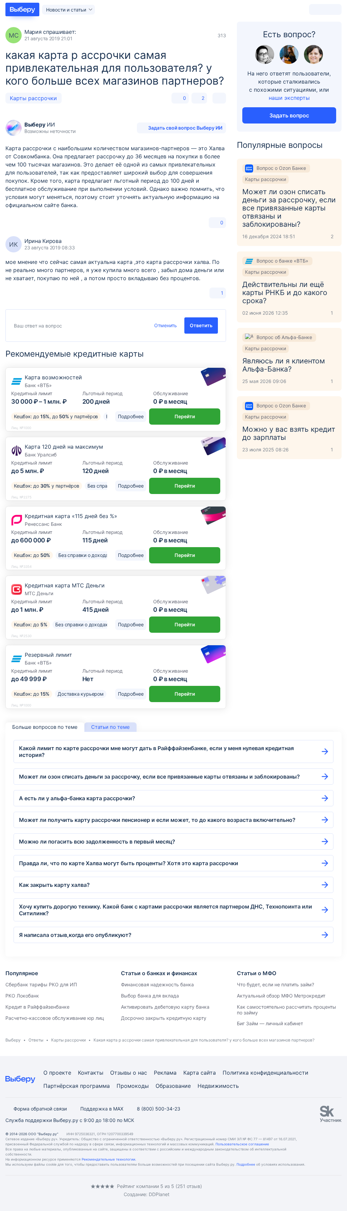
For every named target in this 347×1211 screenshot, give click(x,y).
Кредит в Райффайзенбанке (37, 1007)
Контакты (90, 1072)
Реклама (165, 1072)
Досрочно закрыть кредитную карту (163, 1018)
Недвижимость (218, 1085)
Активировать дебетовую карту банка (165, 1007)
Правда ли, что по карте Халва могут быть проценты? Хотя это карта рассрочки (128, 863)
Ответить (201, 325)
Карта (191, 1072)
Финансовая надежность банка (157, 984)
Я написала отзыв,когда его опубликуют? (75, 935)
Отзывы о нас (128, 1072)
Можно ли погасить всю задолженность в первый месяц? (97, 841)
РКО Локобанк (22, 996)
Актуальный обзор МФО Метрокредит (281, 996)
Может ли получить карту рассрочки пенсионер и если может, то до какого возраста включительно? (157, 819)
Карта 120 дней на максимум (64, 446)
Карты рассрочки (33, 98)
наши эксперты (289, 97)
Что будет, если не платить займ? (275, 984)
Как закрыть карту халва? (54, 884)
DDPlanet (159, 1194)
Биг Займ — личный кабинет (270, 1023)
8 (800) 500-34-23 (158, 1109)
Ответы (35, 1039)
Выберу (13, 1039)
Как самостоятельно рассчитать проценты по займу (286, 1009)
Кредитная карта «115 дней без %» (71, 516)
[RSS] (62, 1190)
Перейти (185, 416)
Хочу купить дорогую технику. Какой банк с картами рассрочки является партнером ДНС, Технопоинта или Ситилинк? (165, 910)
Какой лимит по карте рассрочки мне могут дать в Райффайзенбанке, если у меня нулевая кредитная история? (156, 751)
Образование (173, 1085)
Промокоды (133, 1085)
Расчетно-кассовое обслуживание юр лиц (54, 1018)
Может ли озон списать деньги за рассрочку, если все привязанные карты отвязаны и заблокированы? (159, 776)
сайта (208, 1072)
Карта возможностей (53, 377)
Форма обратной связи (40, 1109)
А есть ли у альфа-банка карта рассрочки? (77, 798)
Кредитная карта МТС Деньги (65, 585)
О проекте (57, 1072)
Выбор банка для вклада (150, 996)
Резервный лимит (48, 654)
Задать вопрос (289, 115)
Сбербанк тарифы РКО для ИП (41, 984)
